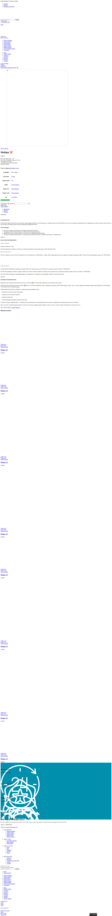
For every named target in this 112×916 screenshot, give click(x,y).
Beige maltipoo (15, 193)
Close (2, 902)
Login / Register (7, 898)
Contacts (9, 863)
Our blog (9, 859)
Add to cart (3, 205)
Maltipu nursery (15, 168)
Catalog (8, 862)
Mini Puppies (10, 843)
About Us (9, 858)
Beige (8, 847)
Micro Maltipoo (15, 188)
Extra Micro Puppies (12, 840)
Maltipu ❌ (4, 350)
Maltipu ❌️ (4, 462)
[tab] (57, 209)
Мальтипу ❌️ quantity (8, 203)
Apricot (8, 851)
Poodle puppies (10, 834)
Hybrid (13, 176)
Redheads (9, 850)
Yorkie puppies (10, 832)
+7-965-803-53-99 (5, 22)
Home (2, 67)
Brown (8, 853)
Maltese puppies (10, 836)
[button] (5, 200)
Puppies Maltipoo (8, 67)
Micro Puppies (10, 842)
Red (8, 848)
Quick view (3, 345)
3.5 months (14, 197)
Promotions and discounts (13, 860)
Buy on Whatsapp (5, 200)
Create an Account (5, 910)
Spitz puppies (10, 835)
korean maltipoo (15, 184)
